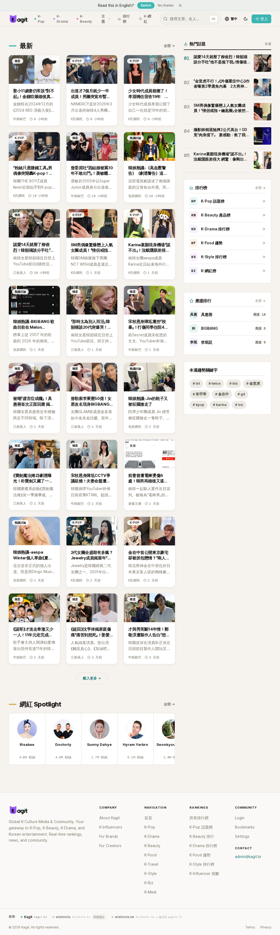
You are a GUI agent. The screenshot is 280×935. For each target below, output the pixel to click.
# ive (239, 405)
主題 (103, 19)
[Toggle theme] (245, 18)
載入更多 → (92, 678)
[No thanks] (180, 5)
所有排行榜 (199, 818)
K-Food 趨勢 (207, 243)
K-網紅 (147, 19)
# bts (233, 383)
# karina (219, 405)
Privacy (265, 927)
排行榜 (126, 19)
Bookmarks (245, 827)
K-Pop (41, 19)
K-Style (150, 873)
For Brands (108, 836)
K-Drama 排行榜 (210, 229)
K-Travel (151, 864)
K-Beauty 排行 (201, 836)
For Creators (110, 846)
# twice (215, 383)
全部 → (169, 46)
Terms (250, 927)
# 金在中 (222, 394)
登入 (264, 19)
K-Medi (150, 892)
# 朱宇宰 (199, 394)
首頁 (148, 818)
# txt (196, 383)
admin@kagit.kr (248, 856)
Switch (146, 5)
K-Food (150, 855)
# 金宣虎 (253, 383)
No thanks (166, 5)
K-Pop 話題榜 (207, 201)
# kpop (198, 405)
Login (239, 818)
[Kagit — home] (18, 18)
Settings (242, 836)
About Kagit (109, 818)
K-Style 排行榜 (209, 257)
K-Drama (62, 19)
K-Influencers (110, 827)
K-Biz (148, 883)
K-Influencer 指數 (204, 873)
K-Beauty (86, 19)
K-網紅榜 (203, 271)
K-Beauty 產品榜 (211, 215)
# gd (241, 394)
